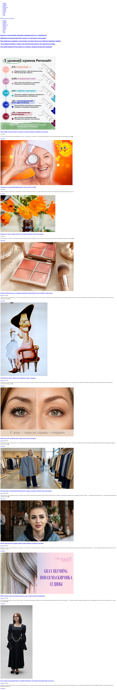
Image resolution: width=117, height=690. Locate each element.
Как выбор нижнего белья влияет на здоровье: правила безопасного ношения (26, 46)
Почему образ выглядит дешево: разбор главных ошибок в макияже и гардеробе (22, 543)
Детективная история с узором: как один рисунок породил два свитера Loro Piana (27, 44)
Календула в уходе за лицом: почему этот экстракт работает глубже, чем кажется (22, 234)
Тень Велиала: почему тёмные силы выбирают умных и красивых (18, 378)
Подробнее (2, 138)
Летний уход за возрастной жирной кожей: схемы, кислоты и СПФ (18, 187)
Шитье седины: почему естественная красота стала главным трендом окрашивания (22, 596)
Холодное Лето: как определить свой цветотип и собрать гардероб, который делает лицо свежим (26, 491)
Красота (2, 295)
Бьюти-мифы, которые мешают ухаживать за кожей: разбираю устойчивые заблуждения (24, 131)
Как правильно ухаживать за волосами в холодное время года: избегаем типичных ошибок (30, 41)
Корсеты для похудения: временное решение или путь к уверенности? (23, 35)
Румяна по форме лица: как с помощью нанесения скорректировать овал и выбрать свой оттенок (26, 293)
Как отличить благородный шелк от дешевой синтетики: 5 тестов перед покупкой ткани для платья (27, 680)
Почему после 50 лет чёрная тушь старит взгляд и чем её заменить (18, 438)
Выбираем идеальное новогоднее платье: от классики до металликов (23, 38)
